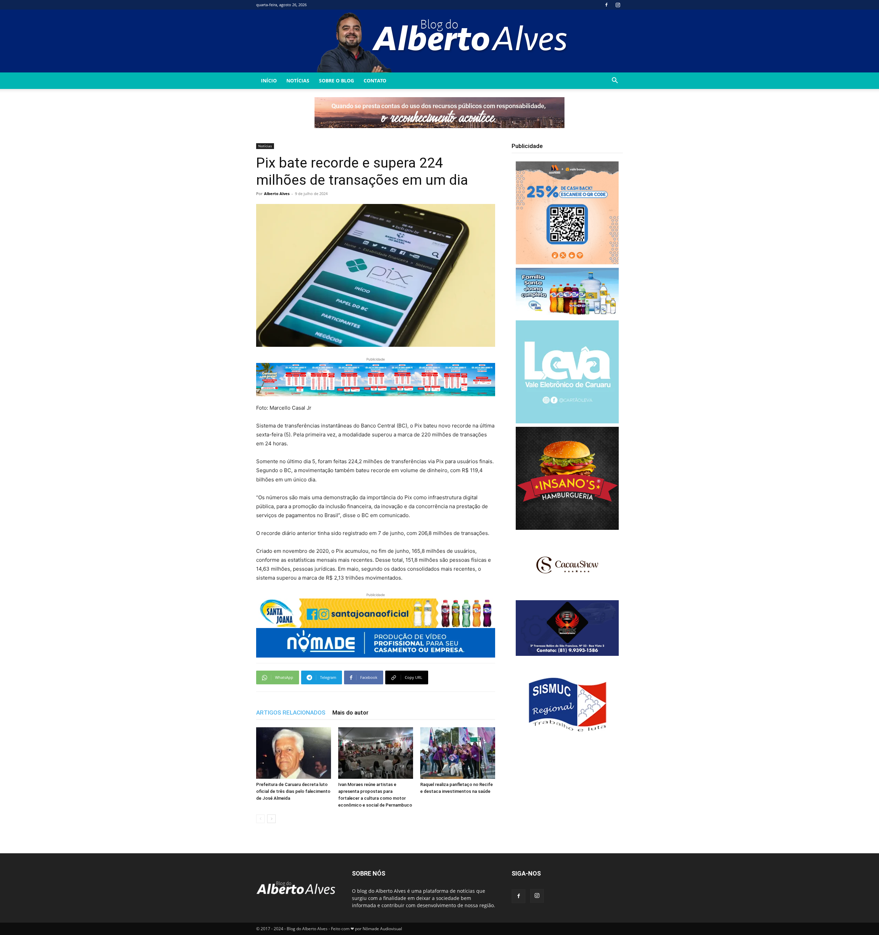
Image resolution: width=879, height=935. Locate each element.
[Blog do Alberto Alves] (440, 41)
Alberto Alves (276, 193)
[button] (614, 81)
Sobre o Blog (336, 80)
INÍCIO (269, 80)
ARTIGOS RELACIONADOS (291, 712)
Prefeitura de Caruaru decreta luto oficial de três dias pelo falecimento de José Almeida (293, 791)
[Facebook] (606, 5)
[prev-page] (260, 818)
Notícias (297, 80)
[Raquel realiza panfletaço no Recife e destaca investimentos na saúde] (457, 753)
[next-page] (271, 818)
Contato (375, 80)
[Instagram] (618, 5)
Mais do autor (350, 712)
